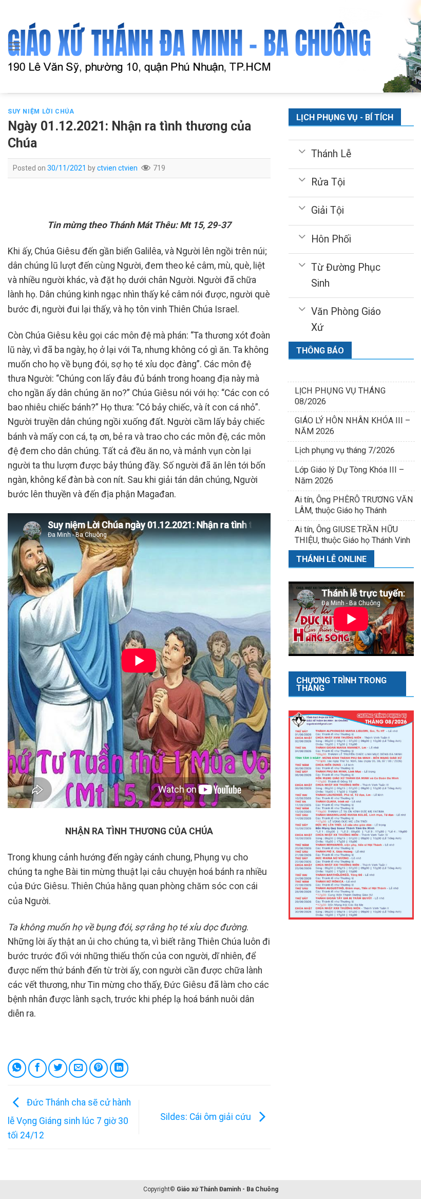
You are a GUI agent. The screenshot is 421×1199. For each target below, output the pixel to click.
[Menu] (15, 46)
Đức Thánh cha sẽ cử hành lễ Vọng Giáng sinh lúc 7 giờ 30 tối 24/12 (69, 1118)
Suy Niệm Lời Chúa (41, 111)
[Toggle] (302, 150)
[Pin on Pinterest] (98, 1068)
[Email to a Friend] (78, 1068)
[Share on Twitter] (57, 1068)
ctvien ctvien (117, 168)
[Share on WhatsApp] (17, 1068)
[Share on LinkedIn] (119, 1068)
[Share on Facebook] (37, 1068)
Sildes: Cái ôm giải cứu (206, 1116)
